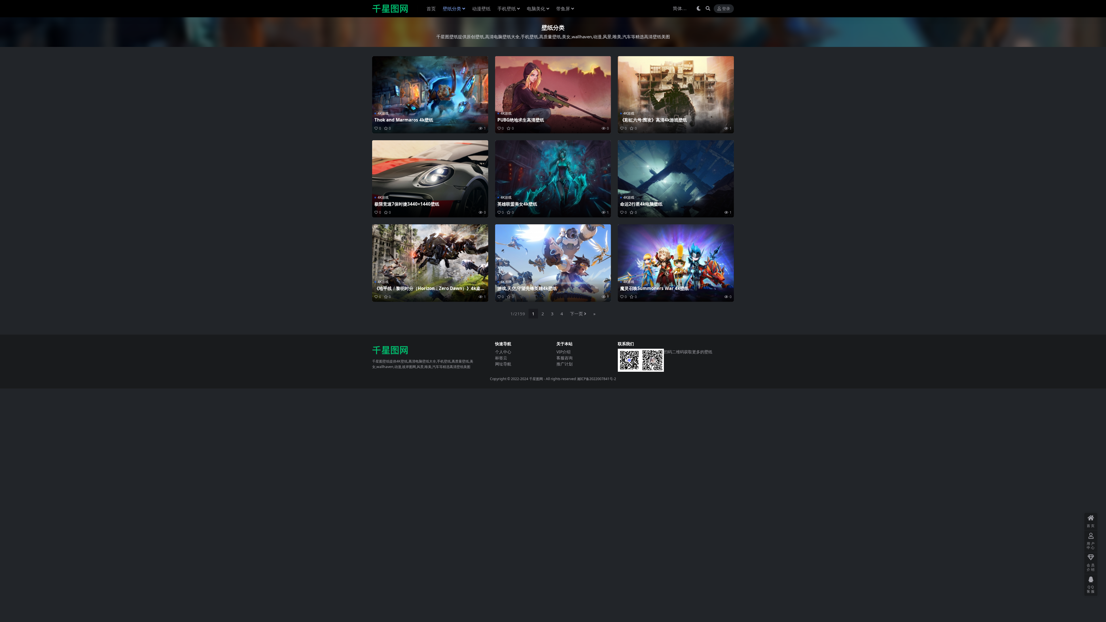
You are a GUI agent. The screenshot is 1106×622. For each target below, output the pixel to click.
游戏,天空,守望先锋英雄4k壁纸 (527, 288)
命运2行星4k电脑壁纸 (641, 204)
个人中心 (503, 351)
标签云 (501, 358)
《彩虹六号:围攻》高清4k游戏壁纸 (653, 120)
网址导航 (503, 364)
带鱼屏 (563, 8)
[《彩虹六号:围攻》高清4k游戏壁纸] (676, 94)
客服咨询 (564, 358)
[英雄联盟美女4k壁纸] (553, 178)
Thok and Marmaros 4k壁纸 (403, 120)
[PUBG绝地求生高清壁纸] (553, 94)
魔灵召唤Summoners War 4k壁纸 (654, 288)
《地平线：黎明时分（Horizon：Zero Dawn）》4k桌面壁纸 (429, 290)
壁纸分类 (452, 8)
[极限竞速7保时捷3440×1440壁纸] (430, 178)
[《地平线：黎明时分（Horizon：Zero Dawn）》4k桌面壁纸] (430, 262)
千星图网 (535, 378)
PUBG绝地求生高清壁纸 (520, 120)
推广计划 (564, 364)
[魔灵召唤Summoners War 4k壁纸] (676, 262)
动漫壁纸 (481, 8)
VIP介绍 (563, 351)
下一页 (576, 313)
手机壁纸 (506, 8)
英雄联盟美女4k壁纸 (517, 204)
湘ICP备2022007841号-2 (596, 378)
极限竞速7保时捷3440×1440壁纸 (406, 204)
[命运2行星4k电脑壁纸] (676, 178)
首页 (431, 8)
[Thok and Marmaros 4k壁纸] (430, 94)
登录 (726, 9)
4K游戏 (383, 113)
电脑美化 (536, 8)
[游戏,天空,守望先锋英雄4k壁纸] (553, 262)
